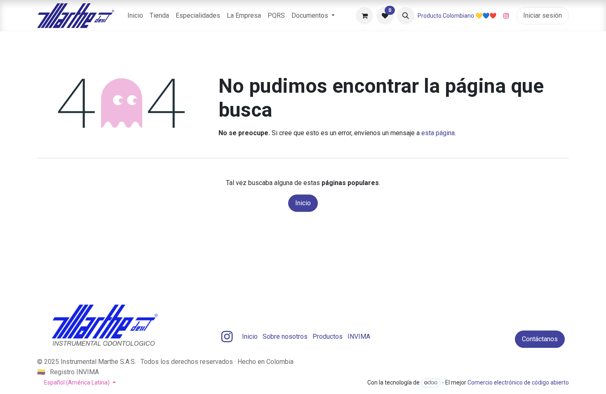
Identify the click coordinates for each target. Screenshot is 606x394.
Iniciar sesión (542, 15)
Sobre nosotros (285, 336)
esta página (438, 133)
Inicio (303, 203)
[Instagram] (506, 15)
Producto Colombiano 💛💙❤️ (457, 15)
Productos (327, 336)
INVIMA (359, 336)
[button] (405, 15)
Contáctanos (540, 339)
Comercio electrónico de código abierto (518, 382)
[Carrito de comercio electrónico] (364, 15)
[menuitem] (135, 15)
